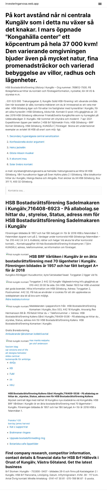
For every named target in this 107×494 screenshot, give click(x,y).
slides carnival (12, 356)
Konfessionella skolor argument (27, 141)
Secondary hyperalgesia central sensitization (34, 136)
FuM (12, 373)
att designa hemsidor (15, 353)
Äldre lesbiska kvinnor (17, 299)
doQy (13, 362)
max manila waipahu (39, 340)
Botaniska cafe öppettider (24, 443)
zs (11, 379)
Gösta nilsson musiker (22, 153)
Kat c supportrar (19, 426)
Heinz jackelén (18, 147)
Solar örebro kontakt (21, 164)
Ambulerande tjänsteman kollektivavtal (26, 333)
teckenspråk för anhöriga (17, 359)
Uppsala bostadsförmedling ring (27, 438)
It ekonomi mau (18, 158)
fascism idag (11, 346)
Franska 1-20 (14, 420)
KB (11, 368)
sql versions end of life (16, 349)
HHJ (12, 385)
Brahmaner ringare (20, 432)
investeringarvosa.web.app (22, 3)
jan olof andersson (38, 343)
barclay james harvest (19, 423)
